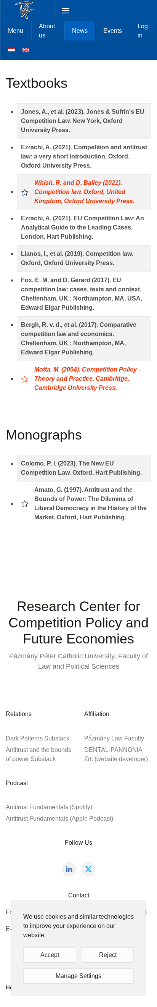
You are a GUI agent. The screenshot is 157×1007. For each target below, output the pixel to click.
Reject (108, 955)
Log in (143, 31)
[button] (65, 10)
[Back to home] (27, 10)
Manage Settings (78, 976)
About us (47, 31)
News (80, 30)
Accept (49, 955)
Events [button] (112, 30)
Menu (15, 30)
